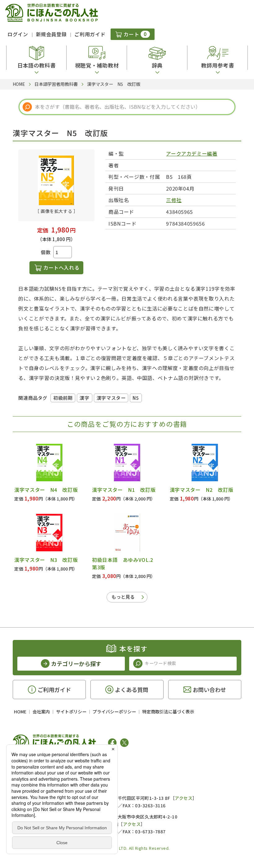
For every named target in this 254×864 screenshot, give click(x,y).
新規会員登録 (51, 34)
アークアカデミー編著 (191, 153)
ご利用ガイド (89, 34)
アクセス (183, 798)
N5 (136, 398)
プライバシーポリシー (114, 711)
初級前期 (62, 398)
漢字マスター (111, 398)
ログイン (17, 34)
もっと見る (123, 596)
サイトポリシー (71, 711)
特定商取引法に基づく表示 (168, 711)
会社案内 (41, 711)
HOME (20, 711)
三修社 (174, 200)
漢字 (84, 398)
